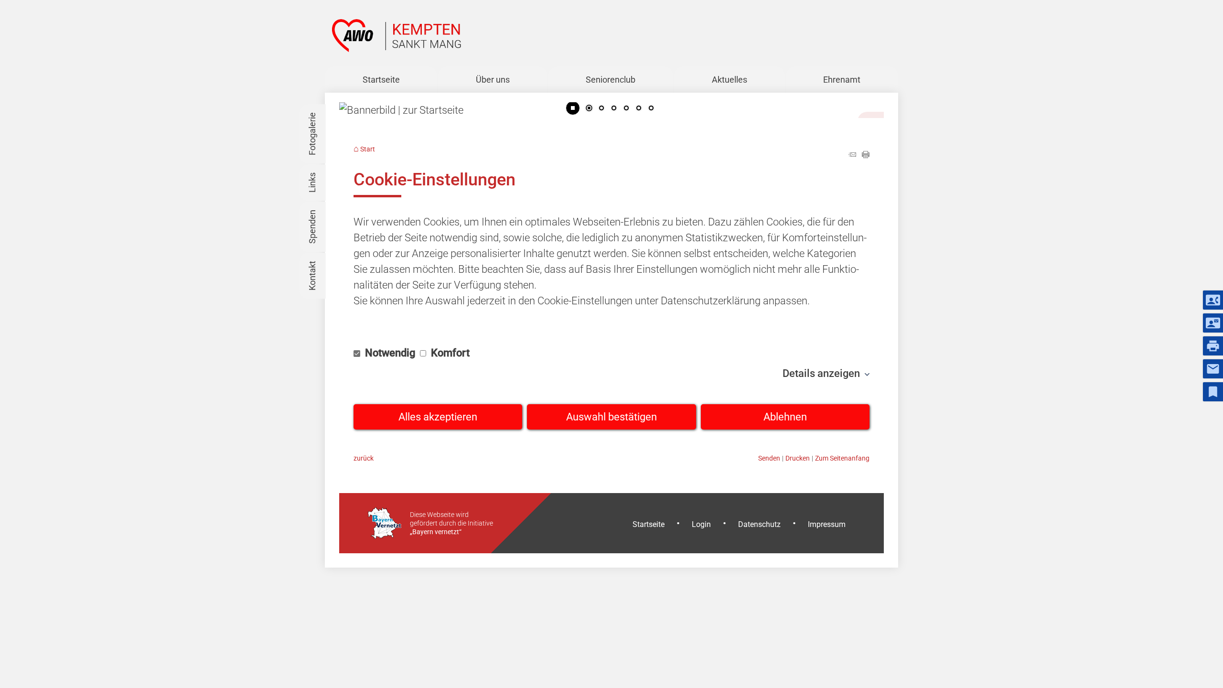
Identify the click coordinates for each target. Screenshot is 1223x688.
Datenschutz (759, 524)
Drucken (797, 458)
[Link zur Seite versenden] (852, 155)
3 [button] (614, 109)
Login (701, 524)
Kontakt (312, 276)
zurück (364, 458)
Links (312, 183)
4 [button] (626, 109)
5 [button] (638, 109)
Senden (769, 458)
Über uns (493, 80)
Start (367, 149)
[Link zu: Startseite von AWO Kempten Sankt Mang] (396, 35)
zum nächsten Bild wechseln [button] (869, 102)
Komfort (449, 353)
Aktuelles (729, 80)
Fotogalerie (312, 134)
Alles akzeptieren (437, 417)
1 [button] (589, 109)
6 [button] (651, 109)
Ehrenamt (841, 80)
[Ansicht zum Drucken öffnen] (865, 155)
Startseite (381, 80)
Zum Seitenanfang (842, 458)
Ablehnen (785, 417)
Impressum (827, 524)
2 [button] (601, 109)
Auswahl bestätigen (611, 417)
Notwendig (390, 353)
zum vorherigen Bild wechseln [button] (353, 102)
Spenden (312, 227)
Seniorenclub (610, 80)
